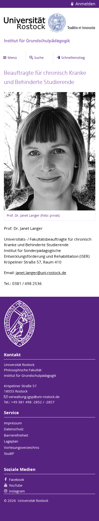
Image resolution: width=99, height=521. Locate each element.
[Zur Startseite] (49, 23)
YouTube (15, 485)
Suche (39, 57)
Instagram (17, 491)
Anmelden (84, 3)
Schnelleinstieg (73, 57)
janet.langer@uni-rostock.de (41, 272)
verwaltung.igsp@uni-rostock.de (34, 396)
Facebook (16, 479)
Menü (12, 57)
